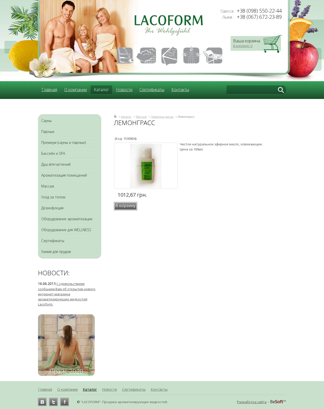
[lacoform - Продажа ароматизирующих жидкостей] (167, 34)
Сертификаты (151, 89)
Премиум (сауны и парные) (63, 142)
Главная (49, 89)
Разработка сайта (252, 402)
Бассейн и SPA (53, 153)
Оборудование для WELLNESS (66, 229)
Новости (124, 89)
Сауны (46, 120)
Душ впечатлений (56, 164)
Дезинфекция (52, 208)
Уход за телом (53, 197)
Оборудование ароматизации (66, 218)
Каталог (126, 116)
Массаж (141, 116)
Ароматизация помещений (64, 175)
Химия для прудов (56, 251)
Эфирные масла (162, 116)
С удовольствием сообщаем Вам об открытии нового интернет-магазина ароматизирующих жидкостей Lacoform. (66, 293)
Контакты (180, 89)
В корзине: (242, 45)
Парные (47, 131)
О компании (75, 89)
